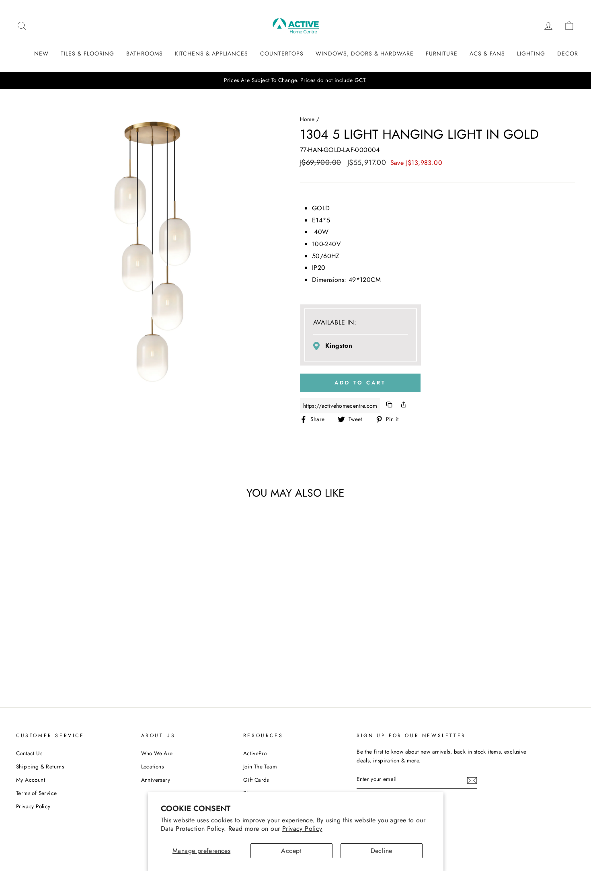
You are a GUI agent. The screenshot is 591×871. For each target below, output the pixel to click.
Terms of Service (36, 793)
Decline (381, 850)
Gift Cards (256, 780)
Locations (152, 766)
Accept (291, 850)
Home (307, 119)
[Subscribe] (472, 779)
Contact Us (29, 753)
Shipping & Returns (40, 766)
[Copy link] (389, 405)
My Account (30, 780)
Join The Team (260, 766)
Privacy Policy (302, 828)
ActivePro (255, 753)
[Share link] (403, 405)
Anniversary (155, 780)
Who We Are (157, 753)
